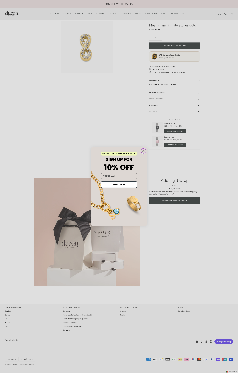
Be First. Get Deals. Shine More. (119, 153)
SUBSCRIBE (119, 184)
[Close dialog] (143, 150)
